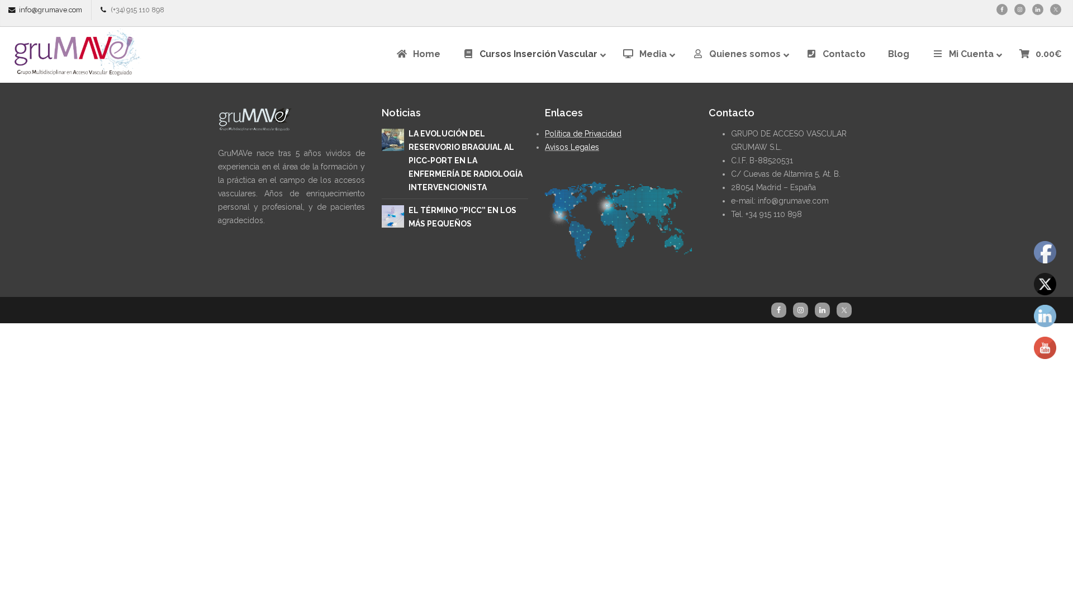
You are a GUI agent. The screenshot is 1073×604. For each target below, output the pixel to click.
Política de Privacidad (583, 133)
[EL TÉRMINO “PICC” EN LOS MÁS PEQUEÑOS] (393, 215)
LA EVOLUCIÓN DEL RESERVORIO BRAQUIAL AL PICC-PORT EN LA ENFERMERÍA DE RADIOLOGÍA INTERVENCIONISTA (466, 160)
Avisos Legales (572, 147)
